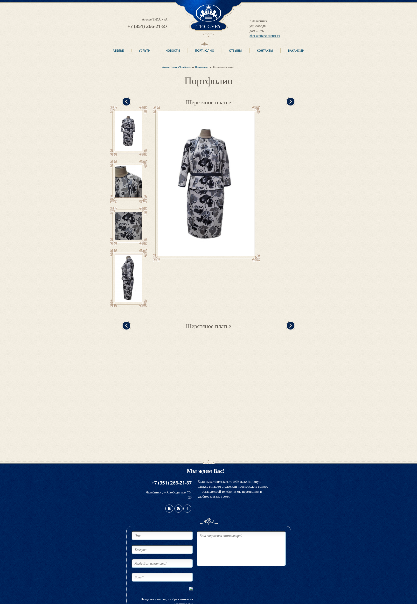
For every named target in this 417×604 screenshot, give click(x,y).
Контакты (265, 51)
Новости (173, 51)
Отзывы (235, 51)
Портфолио (204, 51)
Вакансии (296, 51)
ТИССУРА (209, 2)
